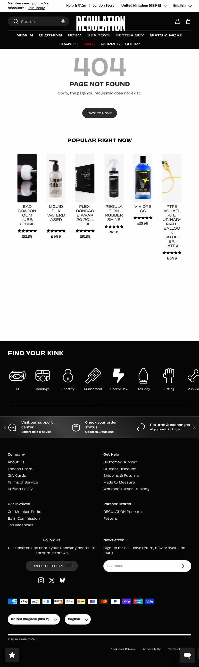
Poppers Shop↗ (121, 44)
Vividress (142, 209)
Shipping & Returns (121, 475)
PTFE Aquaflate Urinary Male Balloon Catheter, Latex (172, 226)
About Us (16, 462)
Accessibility (152, 649)
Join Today (36, 8)
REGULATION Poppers (122, 512)
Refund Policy (20, 489)
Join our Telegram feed (52, 566)
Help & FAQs (76, 5)
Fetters (110, 518)
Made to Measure (119, 482)
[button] (63, 21)
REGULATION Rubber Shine (114, 213)
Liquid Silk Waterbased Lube (56, 215)
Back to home (100, 113)
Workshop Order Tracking (126, 489)
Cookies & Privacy (123, 649)
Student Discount (119, 469)
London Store (104, 5)
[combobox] (38, 21)
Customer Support (120, 462)
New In (25, 35)
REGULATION (26, 640)
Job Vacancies (20, 525)
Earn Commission (24, 518)
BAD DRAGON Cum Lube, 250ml (27, 215)
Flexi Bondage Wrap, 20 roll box (85, 215)
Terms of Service (23, 482)
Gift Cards (17, 475)
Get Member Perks (24, 512)
